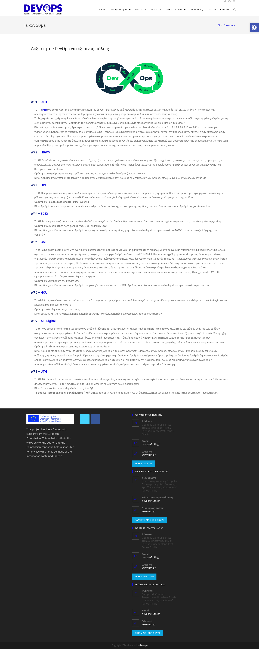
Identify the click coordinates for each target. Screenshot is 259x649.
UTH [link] (44, 102)
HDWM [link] (46, 152)
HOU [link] (44, 185)
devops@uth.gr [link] (151, 444)
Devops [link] (144, 645)
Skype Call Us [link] (144, 463)
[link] (254, 27)
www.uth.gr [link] (149, 454)
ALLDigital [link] (48, 321)
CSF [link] (44, 242)
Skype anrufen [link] (144, 576)
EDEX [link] (44, 214)
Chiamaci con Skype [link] (148, 633)
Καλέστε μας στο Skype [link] (149, 519)
